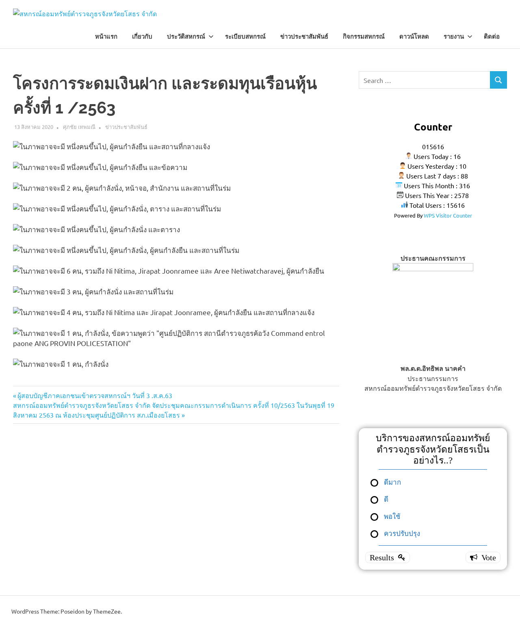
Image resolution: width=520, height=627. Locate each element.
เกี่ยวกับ (142, 36)
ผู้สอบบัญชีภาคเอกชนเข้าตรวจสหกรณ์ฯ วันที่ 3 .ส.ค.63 (94, 395)
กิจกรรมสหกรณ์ (364, 36)
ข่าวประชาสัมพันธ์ (304, 36)
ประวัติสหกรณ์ (186, 36)
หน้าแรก (106, 36)
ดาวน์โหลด (414, 36)
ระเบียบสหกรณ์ (245, 36)
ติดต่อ (492, 36)
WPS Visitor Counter (448, 215)
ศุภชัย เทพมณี (79, 126)
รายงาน (454, 36)
